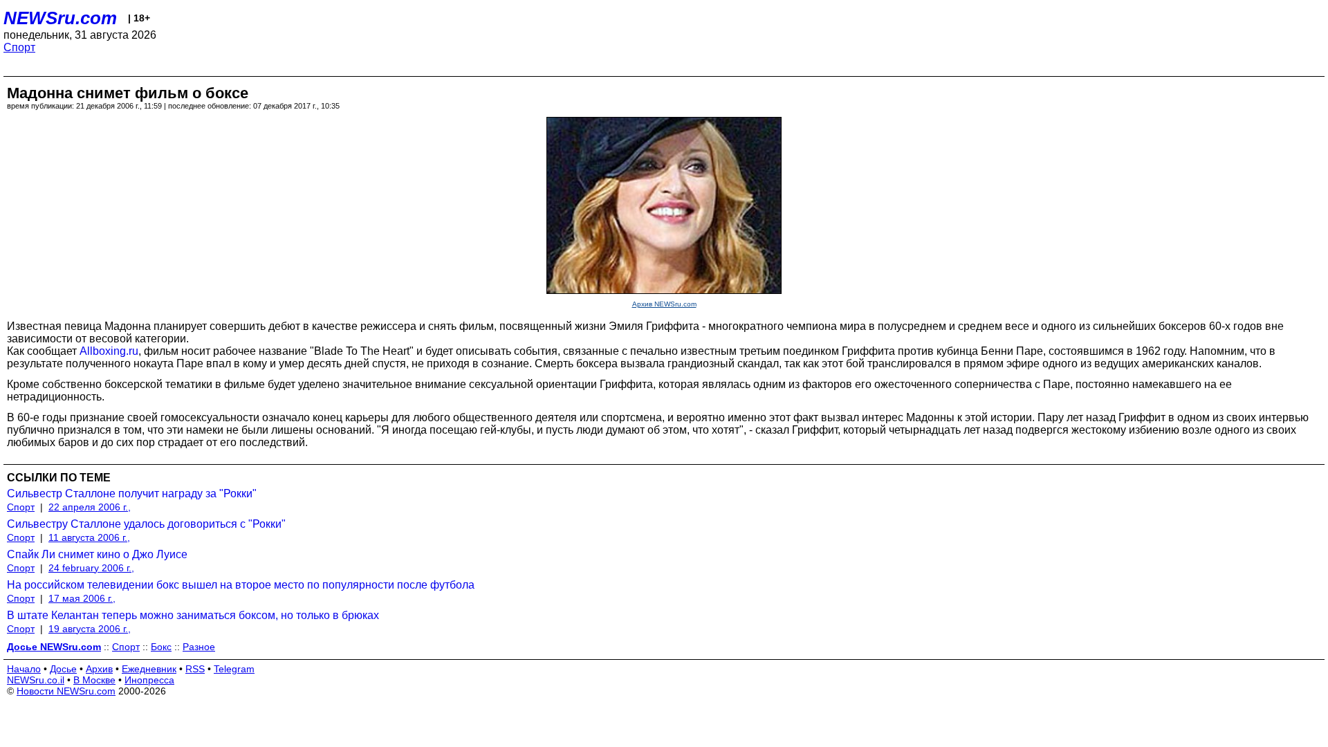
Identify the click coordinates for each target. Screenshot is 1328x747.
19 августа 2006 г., (89, 628)
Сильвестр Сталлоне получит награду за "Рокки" (132, 493)
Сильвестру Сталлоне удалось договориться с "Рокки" (146, 524)
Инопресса (149, 679)
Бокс (161, 646)
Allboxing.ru (109, 351)
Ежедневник (149, 668)
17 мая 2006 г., (82, 598)
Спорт (19, 47)
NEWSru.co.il (35, 679)
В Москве (94, 679)
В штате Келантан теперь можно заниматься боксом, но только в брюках (193, 615)
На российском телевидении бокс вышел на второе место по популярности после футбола (240, 585)
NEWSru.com (60, 18)
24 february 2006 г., (91, 567)
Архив (99, 668)
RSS (195, 668)
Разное (199, 646)
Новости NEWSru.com (66, 691)
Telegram (234, 668)
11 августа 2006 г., (89, 537)
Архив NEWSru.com (664, 304)
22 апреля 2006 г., (89, 507)
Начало (24, 668)
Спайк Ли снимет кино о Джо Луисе (97, 554)
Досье (63, 668)
